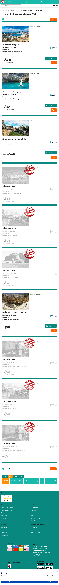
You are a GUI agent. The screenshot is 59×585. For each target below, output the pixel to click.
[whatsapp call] (26, 2)
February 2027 (13, 481)
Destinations (11, 10)
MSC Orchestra (6, 315)
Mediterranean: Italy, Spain (11, 45)
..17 (6, 19)
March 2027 (20, 481)
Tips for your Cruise (5, 513)
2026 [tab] (5, 476)
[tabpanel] (29, 481)
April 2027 (26, 481)
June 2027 (37, 481)
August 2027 (48, 481)
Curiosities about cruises (7, 507)
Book (53, 63)
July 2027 (42, 481)
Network (3, 530)
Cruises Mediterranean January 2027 (25, 10)
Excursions (3, 518)
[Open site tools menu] (57, 2)
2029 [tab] (21, 476)
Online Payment (34, 530)
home (3, 10)
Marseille (12, 99)
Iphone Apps (4, 532)
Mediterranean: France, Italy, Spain (13, 92)
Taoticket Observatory (36, 532)
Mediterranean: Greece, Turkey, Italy (14, 312)
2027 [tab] (10, 476)
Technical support (35, 507)
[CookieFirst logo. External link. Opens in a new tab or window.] (1, 572)
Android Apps (4, 535)
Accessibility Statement (36, 518)
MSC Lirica (5, 142)
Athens (12, 319)
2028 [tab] (16, 476)
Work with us (34, 521)
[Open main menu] (57, 5)
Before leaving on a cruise (7, 510)
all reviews (6, 500)
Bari (11, 146)
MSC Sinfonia (5, 47)
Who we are (4, 527)
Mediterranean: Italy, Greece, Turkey (14, 139)
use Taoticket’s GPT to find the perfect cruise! (22, 566)
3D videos (3, 521)
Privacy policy (55, 571)
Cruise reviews (34, 527)
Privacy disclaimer (35, 510)
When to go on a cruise (6, 515)
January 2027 (6, 481)
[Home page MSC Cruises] (54, 47)
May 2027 (31, 481)
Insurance (33, 515)
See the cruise (50, 58)
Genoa (11, 51)
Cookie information (35, 513)
